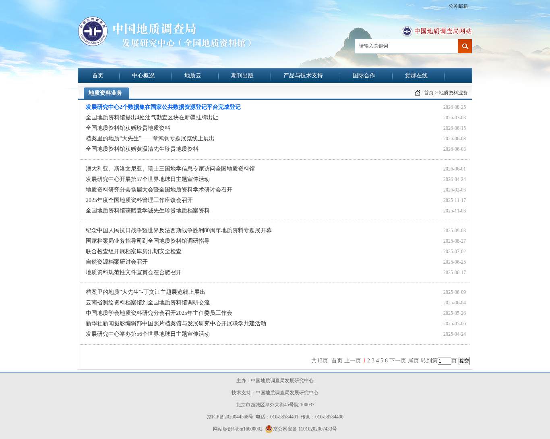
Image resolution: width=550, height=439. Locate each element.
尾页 (413, 361)
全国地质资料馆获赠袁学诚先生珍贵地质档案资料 (148, 211)
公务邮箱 (458, 6)
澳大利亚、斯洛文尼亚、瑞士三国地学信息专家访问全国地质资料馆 (170, 169)
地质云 (192, 76)
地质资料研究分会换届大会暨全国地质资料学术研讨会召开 (159, 190)
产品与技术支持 (303, 76)
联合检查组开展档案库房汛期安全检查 (134, 251)
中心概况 (143, 76)
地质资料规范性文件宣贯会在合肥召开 (134, 272)
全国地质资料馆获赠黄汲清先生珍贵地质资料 (142, 149)
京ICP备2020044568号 (230, 417)
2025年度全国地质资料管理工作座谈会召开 (139, 200)
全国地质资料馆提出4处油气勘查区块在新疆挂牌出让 (152, 117)
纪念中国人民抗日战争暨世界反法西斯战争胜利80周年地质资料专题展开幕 (179, 230)
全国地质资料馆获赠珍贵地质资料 (128, 128)
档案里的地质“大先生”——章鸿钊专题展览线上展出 (150, 138)
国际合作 (364, 76)
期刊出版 (242, 76)
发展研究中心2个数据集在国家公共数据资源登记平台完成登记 (163, 107)
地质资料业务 (453, 93)
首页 (97, 76)
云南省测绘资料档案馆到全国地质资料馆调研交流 (148, 303)
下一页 (397, 361)
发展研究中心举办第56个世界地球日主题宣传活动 (148, 334)
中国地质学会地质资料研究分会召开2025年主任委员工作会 (159, 313)
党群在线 (416, 76)
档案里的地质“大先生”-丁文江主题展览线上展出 (145, 292)
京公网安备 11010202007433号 (305, 429)
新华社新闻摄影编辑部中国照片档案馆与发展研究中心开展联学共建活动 (176, 323)
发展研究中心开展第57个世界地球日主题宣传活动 (148, 179)
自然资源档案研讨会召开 (117, 262)
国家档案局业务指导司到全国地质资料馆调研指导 (148, 241)
